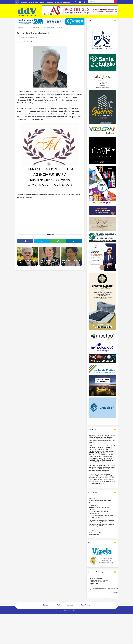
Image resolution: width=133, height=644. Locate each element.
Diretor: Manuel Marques (62, 2)
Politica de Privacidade (65, 605)
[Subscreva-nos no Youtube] (80, 2)
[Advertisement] (49, 215)
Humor (42, 2)
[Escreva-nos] (84, 2)
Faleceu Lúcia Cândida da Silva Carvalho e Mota (48, 261)
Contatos (50, 2)
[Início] (17, 2)
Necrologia (23, 2)
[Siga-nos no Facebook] (75, 2)
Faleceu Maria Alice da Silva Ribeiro (71, 261)
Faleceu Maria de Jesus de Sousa (26, 261)
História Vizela (33, 2)
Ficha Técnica (85, 605)
